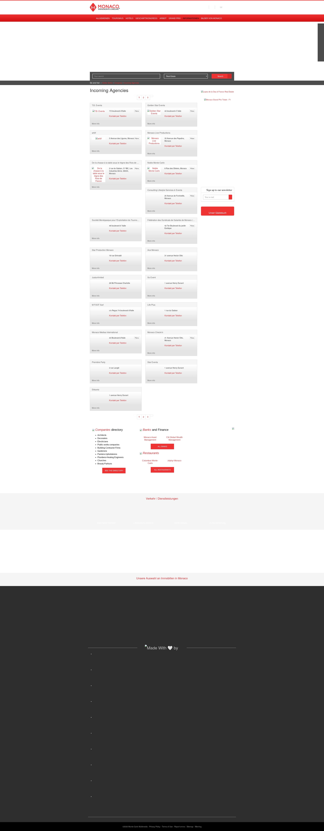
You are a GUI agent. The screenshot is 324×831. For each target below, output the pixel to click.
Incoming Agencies (131, 82)
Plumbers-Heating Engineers (110, 457)
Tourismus (117, 18)
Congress (118, 82)
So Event (151, 277)
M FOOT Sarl (98, 305)
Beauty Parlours (104, 464)
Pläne (137, 111)
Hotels (129, 18)
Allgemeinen (103, 18)
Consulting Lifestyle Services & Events (164, 190)
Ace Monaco (153, 250)
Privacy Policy (154, 826)
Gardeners (102, 451)
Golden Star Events (156, 105)
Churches (101, 460)
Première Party (98, 362)
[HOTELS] (321, 52)
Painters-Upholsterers (107, 454)
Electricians (102, 441)
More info (95, 123)
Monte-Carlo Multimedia (138, 826)
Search (220, 76)
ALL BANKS (162, 446)
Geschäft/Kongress (146, 18)
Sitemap (190, 826)
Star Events (152, 362)
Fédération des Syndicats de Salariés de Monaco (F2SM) (171, 220)
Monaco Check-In (155, 332)
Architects (101, 435)
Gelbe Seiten (107, 82)
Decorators (102, 438)
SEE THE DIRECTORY (114, 471)
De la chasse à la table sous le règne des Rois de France (116, 163)
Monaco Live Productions (158, 133)
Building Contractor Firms (108, 448)
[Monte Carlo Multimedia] (233, 428)
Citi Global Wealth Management (174, 438)
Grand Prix (175, 18)
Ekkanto (95, 389)
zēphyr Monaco (174, 461)
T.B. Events (97, 105)
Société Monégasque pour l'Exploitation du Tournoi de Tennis (116, 220)
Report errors (179, 826)
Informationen (191, 18)
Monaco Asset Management (150, 438)
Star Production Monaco (103, 250)
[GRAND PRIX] (321, 58)
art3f (94, 133)
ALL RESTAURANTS (162, 470)
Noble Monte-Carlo (156, 163)
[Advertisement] (217, 144)
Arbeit (163, 18)
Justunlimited (98, 277)
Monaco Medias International (105, 332)
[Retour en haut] (318, 825)
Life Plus (151, 305)
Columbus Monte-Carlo (150, 462)
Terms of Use (167, 826)
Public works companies (108, 445)
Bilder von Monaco (211, 18)
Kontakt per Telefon (117, 116)
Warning (198, 826)
